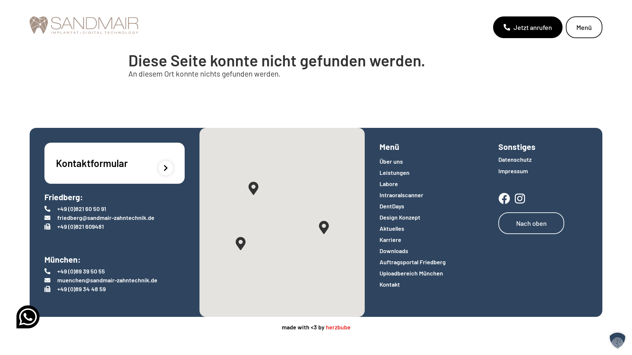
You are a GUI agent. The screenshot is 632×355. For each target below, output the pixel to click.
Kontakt (390, 284)
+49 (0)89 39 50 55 (81, 271)
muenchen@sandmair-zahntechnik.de (107, 280)
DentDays (392, 206)
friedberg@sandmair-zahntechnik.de (105, 217)
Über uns (391, 161)
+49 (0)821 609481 (80, 226)
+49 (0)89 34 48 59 (81, 289)
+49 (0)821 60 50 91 (81, 208)
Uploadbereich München (411, 273)
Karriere (390, 239)
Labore (389, 183)
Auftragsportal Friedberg (413, 262)
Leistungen (394, 172)
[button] (617, 340)
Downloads (394, 250)
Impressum (513, 171)
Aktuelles (392, 228)
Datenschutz (515, 159)
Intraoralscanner (401, 195)
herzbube (338, 327)
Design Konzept (400, 217)
